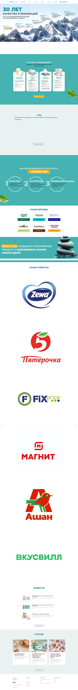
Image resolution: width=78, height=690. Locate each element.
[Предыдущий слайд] (2, 426)
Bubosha (27, 685)
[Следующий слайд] (76, 426)
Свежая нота (28, 679)
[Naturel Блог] (13, 682)
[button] (39, 96)
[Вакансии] (14, 682)
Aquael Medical (28, 682)
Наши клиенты (56, 677)
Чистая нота (28, 686)
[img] (24, 216)
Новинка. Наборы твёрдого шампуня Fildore (41, 614)
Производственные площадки (45, 683)
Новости (42, 1)
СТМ (30, 1)
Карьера (55, 1)
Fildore (27, 680)
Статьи (49, 1)
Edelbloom (28, 683)
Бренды (36, 1)
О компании (23, 1)
